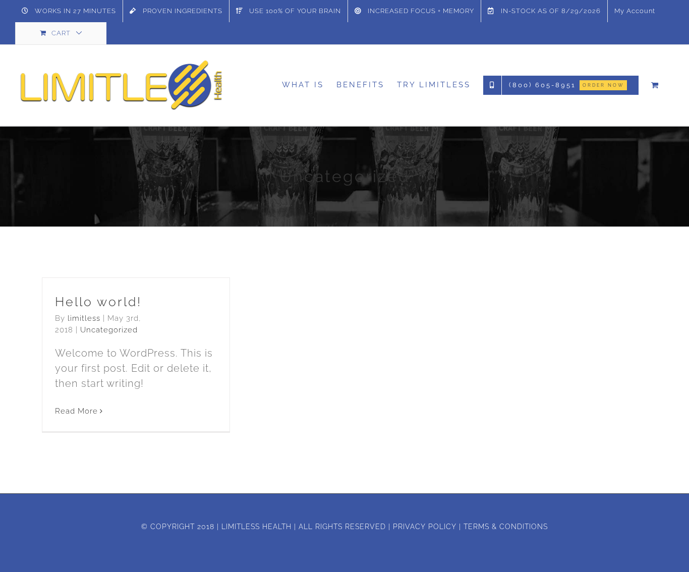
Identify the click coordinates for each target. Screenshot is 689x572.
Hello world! (98, 301)
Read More (76, 411)
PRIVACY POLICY (424, 527)
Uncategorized (109, 329)
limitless (84, 318)
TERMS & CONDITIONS (506, 527)
